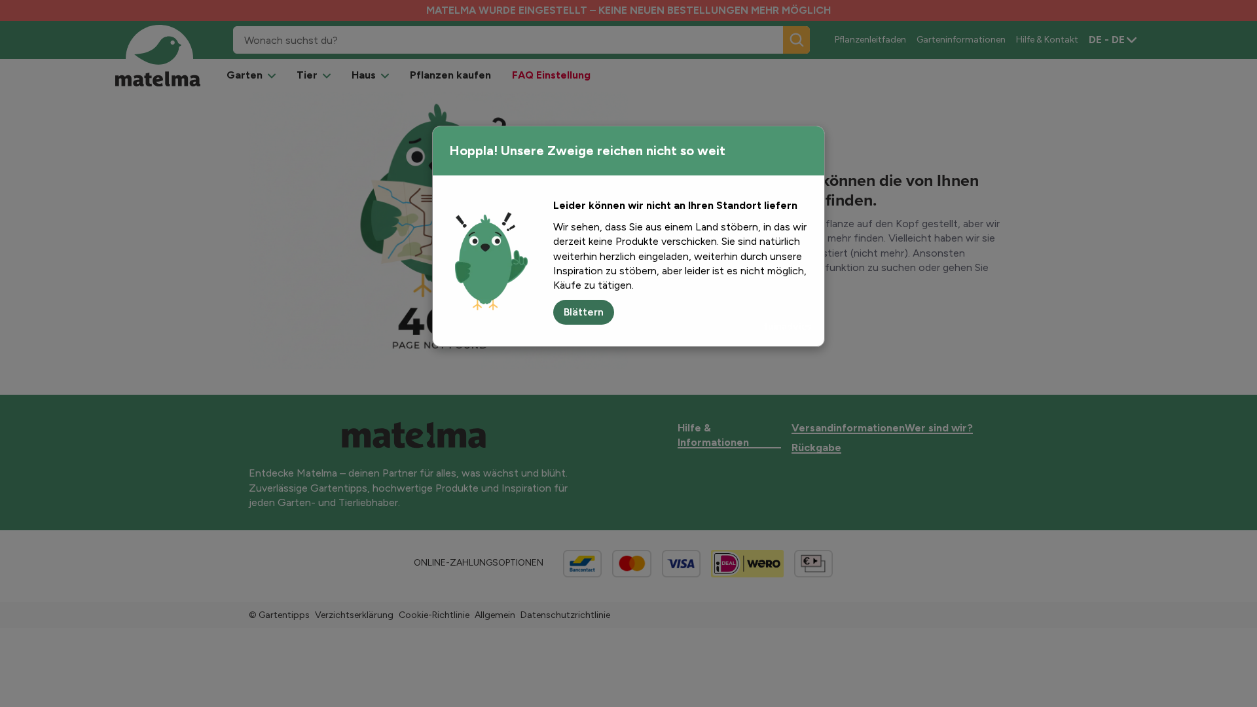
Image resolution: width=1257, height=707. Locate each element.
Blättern (584, 312)
